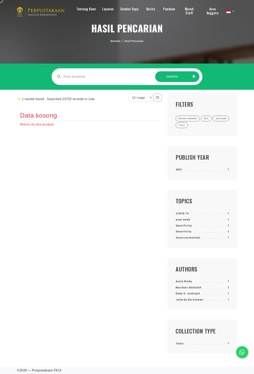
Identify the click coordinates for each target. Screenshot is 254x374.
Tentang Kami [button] (86, 9)
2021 (179, 169)
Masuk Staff (189, 11)
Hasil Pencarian (134, 41)
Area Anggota (213, 11)
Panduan (169, 9)
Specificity (184, 225)
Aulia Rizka (184, 281)
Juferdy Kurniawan (189, 299)
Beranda (116, 41)
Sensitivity (183, 231)
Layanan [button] (108, 9)
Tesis (180, 343)
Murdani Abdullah (188, 287)
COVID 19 (182, 213)
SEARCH (172, 76)
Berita (150, 9)
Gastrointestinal (188, 237)
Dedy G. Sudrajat (188, 293)
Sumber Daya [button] (129, 9)
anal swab (183, 219)
